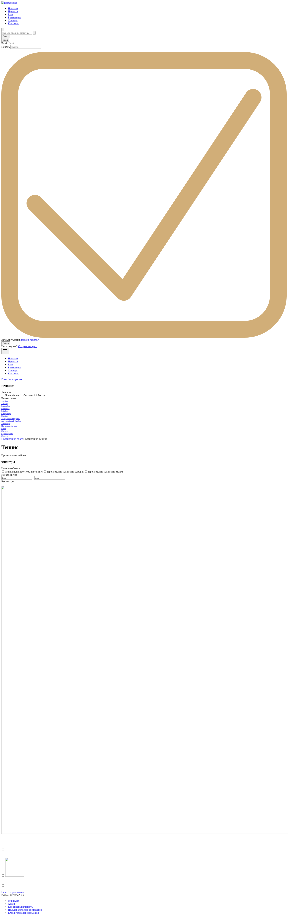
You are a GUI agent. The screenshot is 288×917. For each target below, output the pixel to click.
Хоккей (4, 403)
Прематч (13, 11)
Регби (3, 428)
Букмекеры (14, 17)
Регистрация (15, 379)
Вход (4, 379)
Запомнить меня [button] (10, 339)
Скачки (4, 436)
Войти (6, 343)
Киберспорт (6, 413)
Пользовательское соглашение (25, 909)
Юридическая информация (23, 912)
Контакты (13, 23)
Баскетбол (5, 406)
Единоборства (7, 433)
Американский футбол (10, 418)
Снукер (4, 431)
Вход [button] (5, 40)
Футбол (4, 401)
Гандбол (4, 416)
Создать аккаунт (27, 346)
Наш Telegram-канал (12, 892)
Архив (12, 903)
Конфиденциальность (20, 906)
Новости (13, 8)
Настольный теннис (9, 426)
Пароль (5, 46)
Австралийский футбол (11, 421)
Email (4, 43)
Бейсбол (4, 411)
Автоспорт (5, 423)
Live (10, 14)
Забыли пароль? (29, 339)
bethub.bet (13, 900)
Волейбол (5, 408)
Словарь (13, 20)
